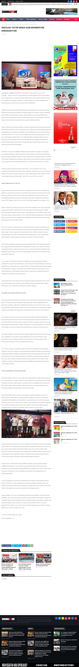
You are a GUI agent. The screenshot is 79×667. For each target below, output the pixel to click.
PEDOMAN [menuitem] (66, 19)
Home (3, 24)
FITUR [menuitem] (7, 19)
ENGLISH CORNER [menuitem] (42, 19)
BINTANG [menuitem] (51, 19)
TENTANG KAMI (10, 1)
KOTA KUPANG (8, 24)
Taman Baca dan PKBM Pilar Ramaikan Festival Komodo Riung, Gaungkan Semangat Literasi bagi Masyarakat (16, 653)
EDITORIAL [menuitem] (59, 19)
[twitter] (71, 1)
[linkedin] (72, 618)
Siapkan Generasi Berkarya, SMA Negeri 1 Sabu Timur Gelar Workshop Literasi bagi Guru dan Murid (69, 292)
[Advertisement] (26, 48)
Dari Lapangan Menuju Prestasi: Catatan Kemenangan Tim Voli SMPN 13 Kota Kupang (25, 566)
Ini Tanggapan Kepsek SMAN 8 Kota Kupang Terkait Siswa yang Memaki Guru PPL (68, 634)
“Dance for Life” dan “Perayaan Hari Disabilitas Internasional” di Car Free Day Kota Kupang (69, 648)
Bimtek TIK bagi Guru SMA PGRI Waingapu (69, 640)
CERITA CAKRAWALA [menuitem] (31, 19)
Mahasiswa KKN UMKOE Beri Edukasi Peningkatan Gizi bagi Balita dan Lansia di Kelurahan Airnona (16, 635)
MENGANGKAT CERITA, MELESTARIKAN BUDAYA (67, 284)
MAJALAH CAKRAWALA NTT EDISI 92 (69, 433)
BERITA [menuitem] (14, 19)
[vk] (59, 231)
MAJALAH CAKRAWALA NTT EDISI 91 (69, 440)
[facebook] (68, 1)
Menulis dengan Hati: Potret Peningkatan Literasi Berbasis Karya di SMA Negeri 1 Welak (9, 566)
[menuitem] (3, 19)
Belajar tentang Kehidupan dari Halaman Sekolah (43, 564)
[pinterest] (76, 1)
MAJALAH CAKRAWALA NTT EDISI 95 (69, 426)
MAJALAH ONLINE (19, 1)
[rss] (71, 224)
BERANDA (4, 1)
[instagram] (74, 1)
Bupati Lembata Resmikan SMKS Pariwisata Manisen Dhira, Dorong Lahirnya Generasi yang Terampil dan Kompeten (17, 644)
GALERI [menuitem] (21, 19)
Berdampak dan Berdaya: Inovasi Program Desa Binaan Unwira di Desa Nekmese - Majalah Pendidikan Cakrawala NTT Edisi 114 (69, 302)
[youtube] (71, 221)
